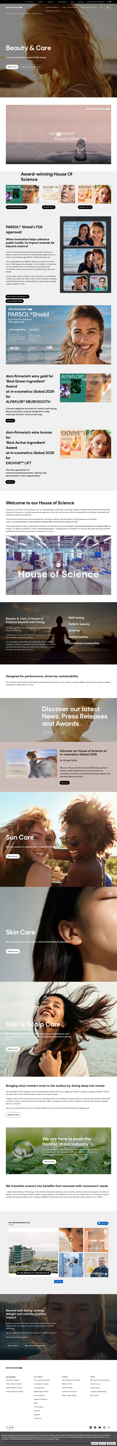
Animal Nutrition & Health (14, 1392)
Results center (67, 1384)
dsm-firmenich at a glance (71, 1380)
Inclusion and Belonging (98, 1392)
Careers (92, 1377)
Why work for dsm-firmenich (99, 1380)
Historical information (69, 1392)
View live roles (95, 1384)
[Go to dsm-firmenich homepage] (14, 7)
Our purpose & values (41, 1384)
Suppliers (37, 1415)
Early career (94, 1395)
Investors (65, 1377)
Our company (38, 1377)
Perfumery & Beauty (24, 13)
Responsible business (41, 1392)
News (36, 1403)
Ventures (37, 1411)
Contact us (37, 1418)
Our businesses (10, 13)
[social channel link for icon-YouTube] (99, 1427)
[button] (101, 7)
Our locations (38, 1407)
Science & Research (40, 1399)
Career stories (95, 1388)
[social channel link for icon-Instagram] (104, 1427)
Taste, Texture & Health (14, 1384)
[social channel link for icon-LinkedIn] (90, 1427)
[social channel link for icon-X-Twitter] (109, 1427)
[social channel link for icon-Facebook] (95, 1427)
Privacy (6, 1439)
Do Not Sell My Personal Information (22, 1439)
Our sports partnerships (42, 1380)
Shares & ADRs (67, 1388)
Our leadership (39, 1388)
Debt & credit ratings (69, 1395)
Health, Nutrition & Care (14, 1388)
